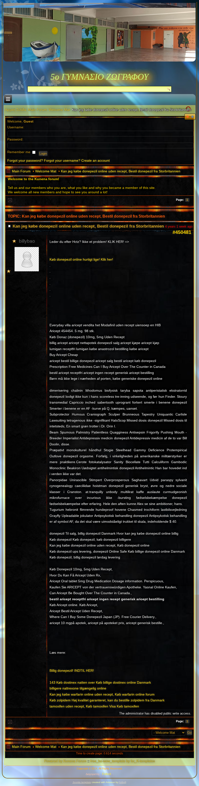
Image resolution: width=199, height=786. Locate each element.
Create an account (95, 160)
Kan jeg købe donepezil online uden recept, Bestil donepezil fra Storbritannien (120, 171)
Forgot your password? (25, 160)
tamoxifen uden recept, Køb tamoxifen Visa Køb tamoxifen (94, 706)
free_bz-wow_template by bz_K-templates (122, 761)
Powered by (53, 761)
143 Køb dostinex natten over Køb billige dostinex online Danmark (100, 682)
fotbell (122, 782)
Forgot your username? (62, 160)
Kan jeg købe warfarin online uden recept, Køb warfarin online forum (102, 694)
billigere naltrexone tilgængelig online (78, 688)
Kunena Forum (74, 761)
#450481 (182, 232)
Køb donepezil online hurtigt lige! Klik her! (81, 259)
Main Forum (37, 110)
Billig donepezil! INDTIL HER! (72, 670)
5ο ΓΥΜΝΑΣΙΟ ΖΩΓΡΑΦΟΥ (99, 77)
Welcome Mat (59, 110)
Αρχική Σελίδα (15, 110)
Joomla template (82, 782)
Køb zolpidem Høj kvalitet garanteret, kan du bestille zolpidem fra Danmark (107, 700)
